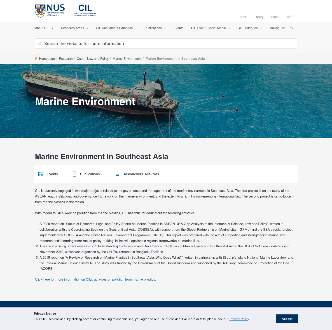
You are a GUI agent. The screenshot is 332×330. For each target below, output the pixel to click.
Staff (243, 16)
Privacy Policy (239, 319)
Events (178, 28)
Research (66, 58)
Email (275, 16)
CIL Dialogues (248, 28)
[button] (51, 28)
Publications (153, 28)
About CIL (42, 28)
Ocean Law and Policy (93, 58)
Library (259, 16)
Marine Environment (127, 58)
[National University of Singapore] (50, 10)
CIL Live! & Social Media (208, 28)
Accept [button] (287, 319)
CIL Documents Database (114, 28)
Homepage (47, 58)
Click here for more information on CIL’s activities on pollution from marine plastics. (95, 279)
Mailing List (277, 28)
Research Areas (72, 28)
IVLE (290, 16)
